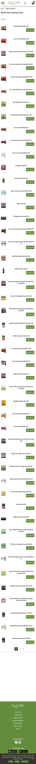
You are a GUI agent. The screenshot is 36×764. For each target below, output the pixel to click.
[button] (30, 30)
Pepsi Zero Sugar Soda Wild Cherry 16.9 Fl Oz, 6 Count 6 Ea (21, 282)
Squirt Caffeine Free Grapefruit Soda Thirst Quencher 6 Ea (21, 572)
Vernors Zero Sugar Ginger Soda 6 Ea (21, 492)
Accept (11, 761)
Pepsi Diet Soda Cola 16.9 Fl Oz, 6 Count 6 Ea (21, 51)
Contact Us (18, 712)
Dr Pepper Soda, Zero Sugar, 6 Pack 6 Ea (21, 586)
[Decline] (33, 758)
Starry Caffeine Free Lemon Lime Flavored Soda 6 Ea (21, 387)
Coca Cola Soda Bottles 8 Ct (21, 127)
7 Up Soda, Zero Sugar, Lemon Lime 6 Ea (21, 544)
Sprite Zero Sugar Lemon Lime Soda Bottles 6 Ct (21, 242)
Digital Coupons (18, 718)
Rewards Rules (18, 723)
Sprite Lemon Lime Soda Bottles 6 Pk (21, 191)
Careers (18, 729)
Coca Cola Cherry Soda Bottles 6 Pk (21, 348)
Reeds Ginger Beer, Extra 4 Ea (21, 336)
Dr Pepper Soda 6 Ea (21, 166)
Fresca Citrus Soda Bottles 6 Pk (21, 153)
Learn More (25, 761)
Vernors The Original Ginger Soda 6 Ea (21, 296)
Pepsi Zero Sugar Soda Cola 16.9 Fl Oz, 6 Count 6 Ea (21, 440)
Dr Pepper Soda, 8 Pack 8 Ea (21, 216)
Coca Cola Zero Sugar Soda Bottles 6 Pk (21, 77)
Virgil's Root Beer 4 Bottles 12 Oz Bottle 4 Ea (21, 323)
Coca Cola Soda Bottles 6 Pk (21, 39)
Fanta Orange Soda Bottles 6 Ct (21, 414)
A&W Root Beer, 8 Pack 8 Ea (21, 517)
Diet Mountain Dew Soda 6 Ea (21, 102)
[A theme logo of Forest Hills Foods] (14, 2)
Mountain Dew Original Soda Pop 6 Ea (21, 115)
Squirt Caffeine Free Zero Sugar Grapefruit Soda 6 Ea (21, 530)
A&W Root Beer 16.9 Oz (21, 269)
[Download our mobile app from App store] (12, 751)
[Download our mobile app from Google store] (23, 751)
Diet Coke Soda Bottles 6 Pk (21, 26)
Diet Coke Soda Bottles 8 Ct (21, 426)
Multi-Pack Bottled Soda (13, 9)
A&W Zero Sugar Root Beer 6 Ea (21, 256)
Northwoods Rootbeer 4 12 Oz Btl (21, 638)
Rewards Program (18, 720)
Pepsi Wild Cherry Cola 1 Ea (21, 374)
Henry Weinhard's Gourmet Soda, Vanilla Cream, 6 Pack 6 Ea (21, 599)
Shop (2, 9)
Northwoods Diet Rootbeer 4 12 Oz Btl (21, 613)
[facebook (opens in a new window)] (16, 743)
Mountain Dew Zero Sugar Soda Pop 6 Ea (21, 466)
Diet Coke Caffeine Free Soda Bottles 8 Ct (21, 89)
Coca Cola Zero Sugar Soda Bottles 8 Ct (21, 140)
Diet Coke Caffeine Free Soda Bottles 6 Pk (21, 64)
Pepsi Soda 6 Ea (21, 204)
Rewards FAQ (18, 726)
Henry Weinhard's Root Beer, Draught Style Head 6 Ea (21, 309)
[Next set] (23, 649)
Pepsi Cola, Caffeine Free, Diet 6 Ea (21, 453)
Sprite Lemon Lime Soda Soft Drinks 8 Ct (21, 479)
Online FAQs (18, 715)
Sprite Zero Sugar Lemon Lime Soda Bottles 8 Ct (21, 558)
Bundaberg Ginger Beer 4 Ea (21, 401)
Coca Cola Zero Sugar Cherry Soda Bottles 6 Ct (21, 229)
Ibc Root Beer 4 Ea (21, 504)
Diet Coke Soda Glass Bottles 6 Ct (21, 361)
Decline (17, 761)
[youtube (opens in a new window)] (19, 743)
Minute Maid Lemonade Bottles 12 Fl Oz (21, 626)
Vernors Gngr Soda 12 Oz (21, 178)
